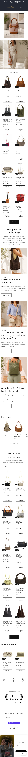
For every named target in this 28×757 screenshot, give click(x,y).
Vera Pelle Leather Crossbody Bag (19, 207)
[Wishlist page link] (18, 7)
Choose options (7, 100)
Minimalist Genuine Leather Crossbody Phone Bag (7, 207)
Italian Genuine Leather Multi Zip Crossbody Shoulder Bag (7, 556)
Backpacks (6, 435)
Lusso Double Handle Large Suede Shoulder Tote (20, 92)
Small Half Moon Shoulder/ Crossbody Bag (20, 150)
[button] (3, 7)
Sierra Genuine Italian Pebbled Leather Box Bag (20, 178)
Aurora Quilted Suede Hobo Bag (20, 120)
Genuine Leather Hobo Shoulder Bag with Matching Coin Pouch (7, 622)
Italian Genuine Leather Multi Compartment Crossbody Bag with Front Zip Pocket (20, 556)
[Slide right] (17, 443)
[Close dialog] (27, 736)
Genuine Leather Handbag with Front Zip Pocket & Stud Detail (7, 590)
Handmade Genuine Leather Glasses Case (7, 663)
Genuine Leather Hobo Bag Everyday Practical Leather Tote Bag (7, 121)
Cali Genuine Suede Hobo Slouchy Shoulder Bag (7, 92)
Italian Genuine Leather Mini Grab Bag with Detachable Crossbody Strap (7, 523)
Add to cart (6, 295)
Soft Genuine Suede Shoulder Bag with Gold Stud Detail (20, 589)
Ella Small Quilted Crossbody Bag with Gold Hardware (7, 150)
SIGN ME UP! (21, 751)
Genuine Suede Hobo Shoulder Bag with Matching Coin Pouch (20, 622)
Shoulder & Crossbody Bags (17, 436)
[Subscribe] (23, 466)
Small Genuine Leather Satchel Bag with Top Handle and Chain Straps (20, 490)
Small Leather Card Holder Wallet (20, 663)
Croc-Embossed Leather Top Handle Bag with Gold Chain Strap (7, 490)
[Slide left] (10, 443)
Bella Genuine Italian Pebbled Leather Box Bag (7, 178)
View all (14, 222)
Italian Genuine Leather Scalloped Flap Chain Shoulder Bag (20, 523)
